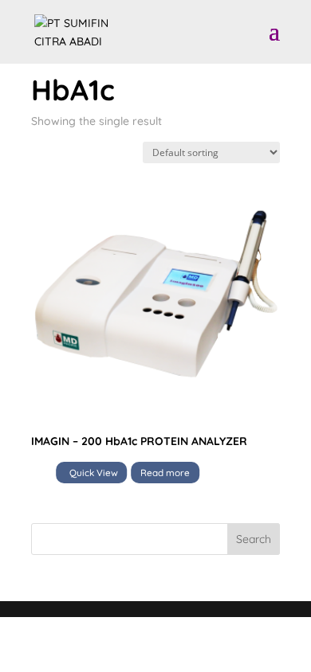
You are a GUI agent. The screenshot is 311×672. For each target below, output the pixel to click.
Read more (165, 473)
